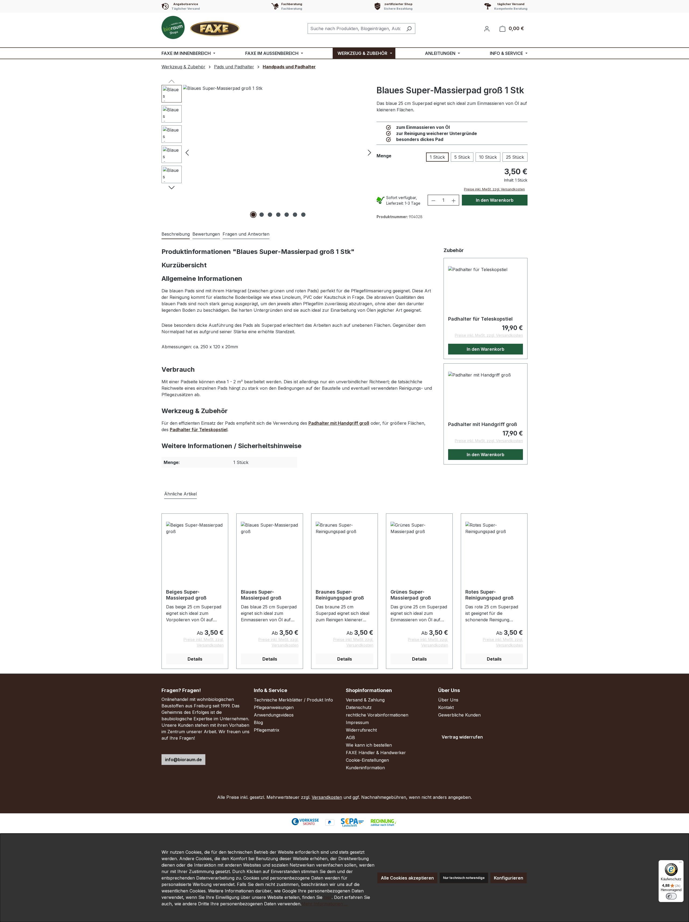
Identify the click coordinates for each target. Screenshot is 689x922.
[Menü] (680, 863)
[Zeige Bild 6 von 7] (295, 214)
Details (195, 659)
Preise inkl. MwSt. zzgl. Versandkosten (494, 189)
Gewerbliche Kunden (459, 715)
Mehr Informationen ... (324, 903)
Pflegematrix (266, 730)
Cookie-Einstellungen (367, 760)
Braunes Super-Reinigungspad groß (340, 595)
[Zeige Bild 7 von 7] (303, 214)
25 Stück (515, 157)
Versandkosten (327, 797)
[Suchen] (409, 28)
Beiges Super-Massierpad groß (186, 595)
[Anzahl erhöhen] (453, 200)
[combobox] (355, 28)
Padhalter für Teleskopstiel (198, 429)
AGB (350, 737)
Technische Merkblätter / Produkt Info (293, 700)
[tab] (175, 234)
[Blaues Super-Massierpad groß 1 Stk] (278, 152)
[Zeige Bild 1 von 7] (253, 214)
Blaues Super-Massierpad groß (261, 595)
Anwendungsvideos (274, 715)
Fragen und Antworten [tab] (246, 234)
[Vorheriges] (187, 152)
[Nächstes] (369, 152)
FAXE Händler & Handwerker (376, 752)
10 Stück (488, 157)
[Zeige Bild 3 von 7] (270, 214)
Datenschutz (359, 707)
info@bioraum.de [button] (183, 759)
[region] (267, 152)
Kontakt (446, 707)
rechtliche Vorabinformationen (377, 715)
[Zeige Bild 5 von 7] (286, 214)
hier (328, 897)
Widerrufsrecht (361, 730)
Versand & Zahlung (365, 700)
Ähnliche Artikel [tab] (180, 494)
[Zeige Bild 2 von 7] (261, 214)
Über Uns (448, 700)
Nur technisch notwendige (464, 878)
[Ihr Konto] (486, 28)
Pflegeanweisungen (274, 707)
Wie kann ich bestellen (369, 745)
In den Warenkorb (495, 200)
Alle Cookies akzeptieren (407, 878)
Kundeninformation (365, 767)
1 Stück (437, 157)
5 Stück (462, 157)
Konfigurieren (508, 878)
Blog (258, 722)
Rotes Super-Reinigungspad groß (489, 595)
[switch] (671, 896)
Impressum (357, 722)
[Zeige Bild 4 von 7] (278, 214)
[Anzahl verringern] (433, 200)
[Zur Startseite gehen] (201, 27)
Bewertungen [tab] (206, 234)
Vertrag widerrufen (462, 737)
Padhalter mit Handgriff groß (338, 423)
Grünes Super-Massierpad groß (411, 595)
